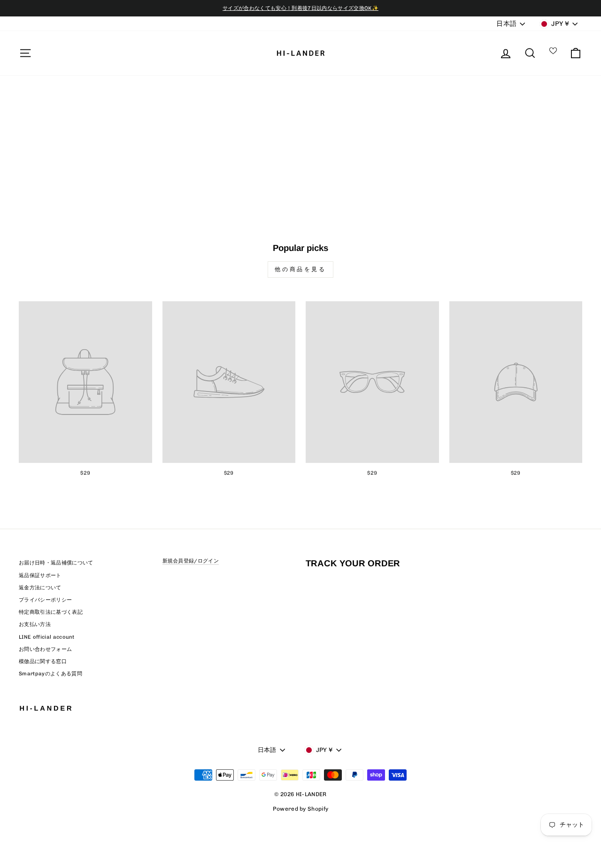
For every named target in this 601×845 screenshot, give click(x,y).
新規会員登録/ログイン (190, 561)
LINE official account (47, 637)
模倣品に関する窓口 (43, 661)
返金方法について (40, 588)
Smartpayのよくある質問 (50, 674)
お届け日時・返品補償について (56, 563)
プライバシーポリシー (45, 600)
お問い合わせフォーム (45, 649)
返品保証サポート (40, 575)
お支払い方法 (35, 624)
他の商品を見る (300, 269)
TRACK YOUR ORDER (353, 563)
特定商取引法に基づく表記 (51, 612)
